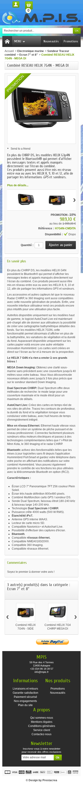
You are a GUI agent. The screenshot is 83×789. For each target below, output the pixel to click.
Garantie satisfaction (25, 692)
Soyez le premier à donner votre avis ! (30, 571)
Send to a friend (20, 148)
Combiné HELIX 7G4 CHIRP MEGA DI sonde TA (57, 628)
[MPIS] (41, 18)
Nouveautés (51, 41)
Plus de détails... (17, 185)
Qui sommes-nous (41, 717)
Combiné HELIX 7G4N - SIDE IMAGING (25, 628)
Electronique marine (30, 51)
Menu (17, 41)
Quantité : (27, 245)
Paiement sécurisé (25, 697)
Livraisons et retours (25, 688)
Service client (41, 730)
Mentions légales (41, 721)
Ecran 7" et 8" (28, 54)
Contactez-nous (41, 734)
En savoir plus (16, 261)
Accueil (9, 51)
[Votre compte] (16, 4)
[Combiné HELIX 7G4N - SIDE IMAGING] (25, 612)
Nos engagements (25, 701)
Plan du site (25, 705)
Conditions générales (41, 726)
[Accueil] (7, 41)
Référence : (46, 228)
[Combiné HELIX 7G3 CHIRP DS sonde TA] (26, 200)
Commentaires (17, 563)
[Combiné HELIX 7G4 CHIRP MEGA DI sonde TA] (57, 612)
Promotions (71, 41)
